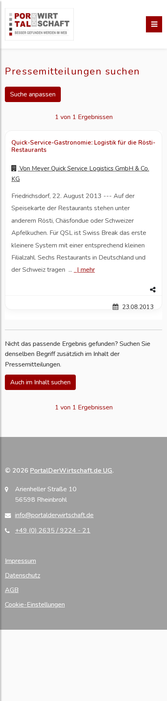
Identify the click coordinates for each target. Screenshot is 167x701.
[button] (83, 290)
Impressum (20, 560)
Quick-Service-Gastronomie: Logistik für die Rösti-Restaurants (83, 146)
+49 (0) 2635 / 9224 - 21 (52, 530)
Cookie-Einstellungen (35, 604)
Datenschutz (22, 575)
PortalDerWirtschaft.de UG (71, 470)
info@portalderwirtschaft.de (54, 515)
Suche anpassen (33, 94)
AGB (12, 590)
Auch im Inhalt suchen (40, 382)
